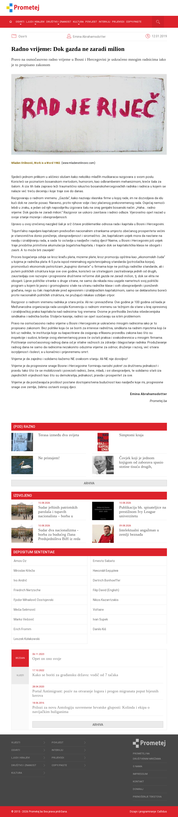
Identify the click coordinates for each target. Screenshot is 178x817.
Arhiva (89, 483)
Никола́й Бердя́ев (105, 570)
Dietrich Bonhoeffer (106, 580)
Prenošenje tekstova (147, 796)
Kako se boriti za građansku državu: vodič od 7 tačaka (75, 675)
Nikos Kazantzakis (106, 600)
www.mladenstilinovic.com (78, 162)
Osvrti (20, 21)
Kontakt (138, 781)
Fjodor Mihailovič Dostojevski (33, 600)
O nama (137, 766)
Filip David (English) (106, 590)
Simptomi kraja (131, 435)
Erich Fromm (22, 629)
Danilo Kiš (99, 629)
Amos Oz (20, 561)
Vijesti (20, 675)
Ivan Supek (100, 619)
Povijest (91, 21)
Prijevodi (118, 21)
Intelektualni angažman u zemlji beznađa (139, 532)
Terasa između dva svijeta (58, 435)
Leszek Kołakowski (27, 639)
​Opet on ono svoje (46, 658)
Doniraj (138, 789)
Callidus (162, 811)
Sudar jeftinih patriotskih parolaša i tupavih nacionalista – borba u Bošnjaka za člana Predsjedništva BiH (57, 516)
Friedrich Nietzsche (27, 590)
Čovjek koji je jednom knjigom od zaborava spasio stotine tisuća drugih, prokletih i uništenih (141, 464)
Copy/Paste (133, 21)
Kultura (78, 21)
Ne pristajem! (49, 458)
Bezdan (20, 658)
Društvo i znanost (58, 21)
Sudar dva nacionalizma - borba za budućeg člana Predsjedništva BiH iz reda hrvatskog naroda (59, 536)
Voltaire (98, 609)
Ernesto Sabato (104, 561)
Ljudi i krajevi (35, 21)
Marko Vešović (24, 619)
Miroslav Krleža (24, 570)
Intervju (104, 21)
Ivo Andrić (20, 580)
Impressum (140, 774)
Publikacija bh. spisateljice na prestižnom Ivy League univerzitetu (142, 511)
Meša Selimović (25, 609)
